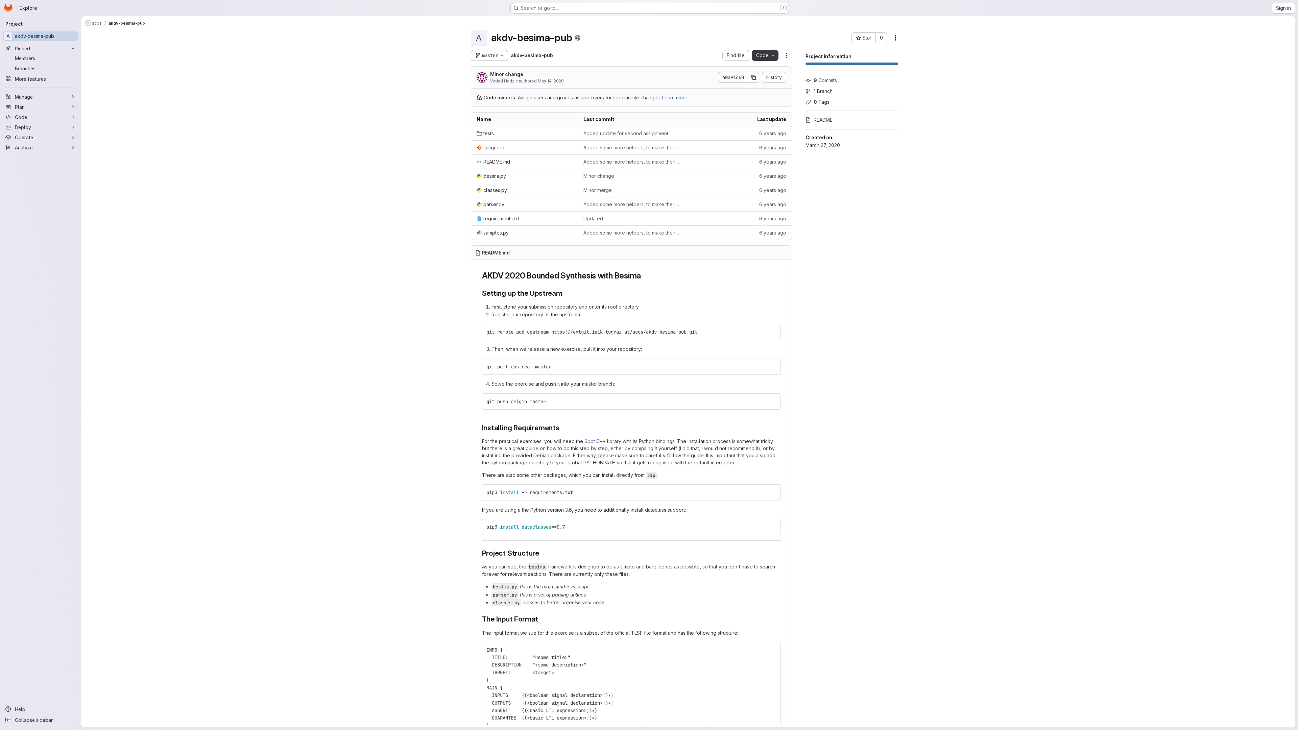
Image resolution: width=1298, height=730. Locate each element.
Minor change (506, 74)
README (823, 120)
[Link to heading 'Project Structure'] (543, 553)
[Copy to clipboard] (772, 331)
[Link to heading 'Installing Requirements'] (563, 427)
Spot (589, 441)
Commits (825, 80)
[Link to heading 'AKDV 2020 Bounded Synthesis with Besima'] (645, 276)
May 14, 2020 (551, 80)
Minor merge (597, 190)
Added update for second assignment (625, 133)
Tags (822, 102)
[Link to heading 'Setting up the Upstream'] (566, 293)
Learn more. (675, 97)
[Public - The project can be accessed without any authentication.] (577, 38)
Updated (593, 218)
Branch (823, 91)
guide (532, 448)
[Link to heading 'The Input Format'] (542, 619)
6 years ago (772, 133)
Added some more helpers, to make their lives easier (631, 147)
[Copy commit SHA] (753, 77)
